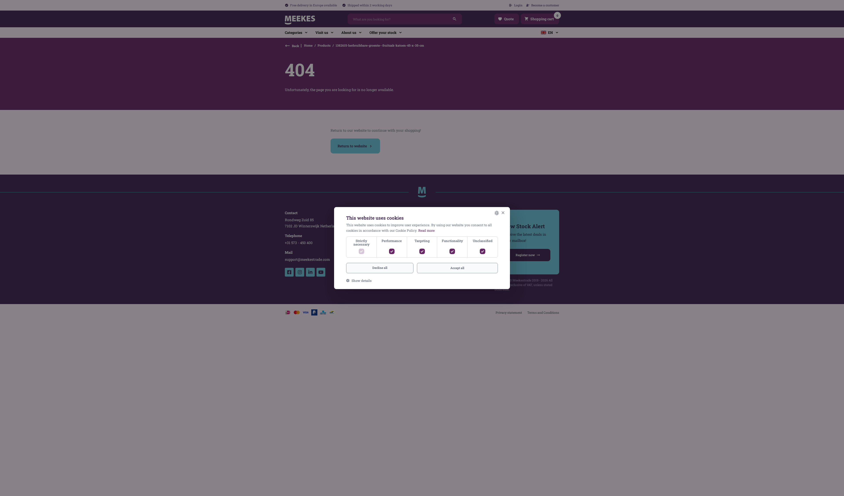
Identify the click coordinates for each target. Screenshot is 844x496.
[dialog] (422, 248)
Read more (426, 230)
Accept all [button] (457, 268)
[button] (359, 280)
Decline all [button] (379, 268)
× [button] (502, 212)
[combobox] (497, 213)
